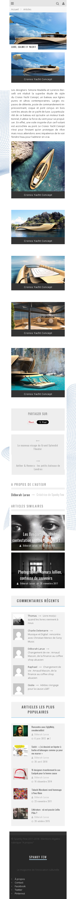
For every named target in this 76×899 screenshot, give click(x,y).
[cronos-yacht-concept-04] (38, 236)
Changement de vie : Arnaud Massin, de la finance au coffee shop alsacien (45, 656)
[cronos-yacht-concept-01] (38, 74)
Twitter (18, 889)
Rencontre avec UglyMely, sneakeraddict (43, 728)
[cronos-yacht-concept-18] (38, 389)
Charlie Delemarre (38, 630)
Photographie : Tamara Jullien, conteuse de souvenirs (40, 575)
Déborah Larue (30, 545)
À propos (20, 879)
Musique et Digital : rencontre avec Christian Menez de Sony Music (45, 638)
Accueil (15, 9)
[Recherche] (58, 3)
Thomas (32, 615)
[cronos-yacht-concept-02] (38, 190)
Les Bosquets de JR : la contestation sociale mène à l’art (36, 537)
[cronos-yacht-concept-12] (38, 328)
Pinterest (20, 893)
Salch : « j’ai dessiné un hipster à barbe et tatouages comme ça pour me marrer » (47, 750)
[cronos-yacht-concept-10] (38, 282)
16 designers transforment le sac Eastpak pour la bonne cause (46, 771)
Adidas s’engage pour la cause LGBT (43, 686)
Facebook (20, 886)
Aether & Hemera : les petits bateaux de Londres (38, 467)
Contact (19, 882)
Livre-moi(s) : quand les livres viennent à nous (43, 619)
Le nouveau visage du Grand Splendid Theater (38, 447)
